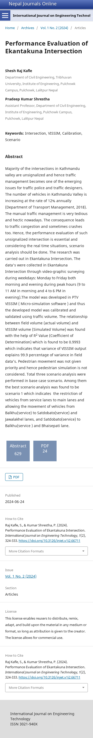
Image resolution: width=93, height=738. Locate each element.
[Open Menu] (5, 15)
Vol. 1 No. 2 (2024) (54, 27)
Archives (27, 27)
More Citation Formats (26, 551)
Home (10, 27)
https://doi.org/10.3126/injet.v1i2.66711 (49, 540)
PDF (15, 477)
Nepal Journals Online (33, 4)
